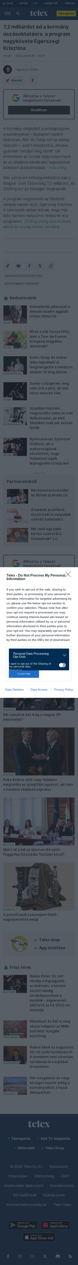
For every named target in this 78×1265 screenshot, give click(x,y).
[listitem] (37, 655)
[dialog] (39, 632)
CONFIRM (24, 674)
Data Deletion (14, 689)
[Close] (69, 576)
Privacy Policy (63, 689)
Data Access (39, 689)
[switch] (62, 665)
